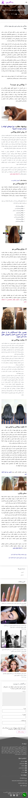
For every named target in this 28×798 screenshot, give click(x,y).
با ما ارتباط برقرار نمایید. (15, 174)
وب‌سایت (23, 720)
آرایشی (22, 572)
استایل (22, 575)
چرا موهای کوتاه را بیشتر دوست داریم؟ (14, 127)
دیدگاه (24, 691)
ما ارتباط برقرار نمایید (17, 548)
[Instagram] (11, 795)
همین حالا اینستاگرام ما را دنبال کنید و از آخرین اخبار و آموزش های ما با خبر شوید (14, 334)
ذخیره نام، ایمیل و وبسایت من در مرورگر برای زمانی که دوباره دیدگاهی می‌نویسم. (14, 728)
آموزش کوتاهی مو (15, 180)
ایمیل (24, 714)
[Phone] (17, 795)
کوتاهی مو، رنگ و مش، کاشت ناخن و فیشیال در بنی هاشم (14, 603)
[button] (26, 2)
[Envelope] (14, 795)
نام (24, 708)
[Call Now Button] (24, 795)
